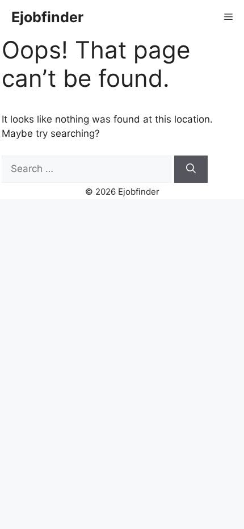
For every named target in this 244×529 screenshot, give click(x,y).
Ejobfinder (47, 17)
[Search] (191, 169)
